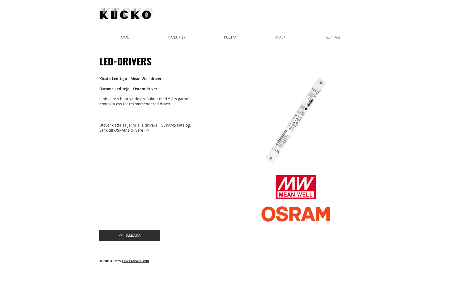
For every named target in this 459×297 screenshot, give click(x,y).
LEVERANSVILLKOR (135, 261)
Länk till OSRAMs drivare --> (124, 130)
